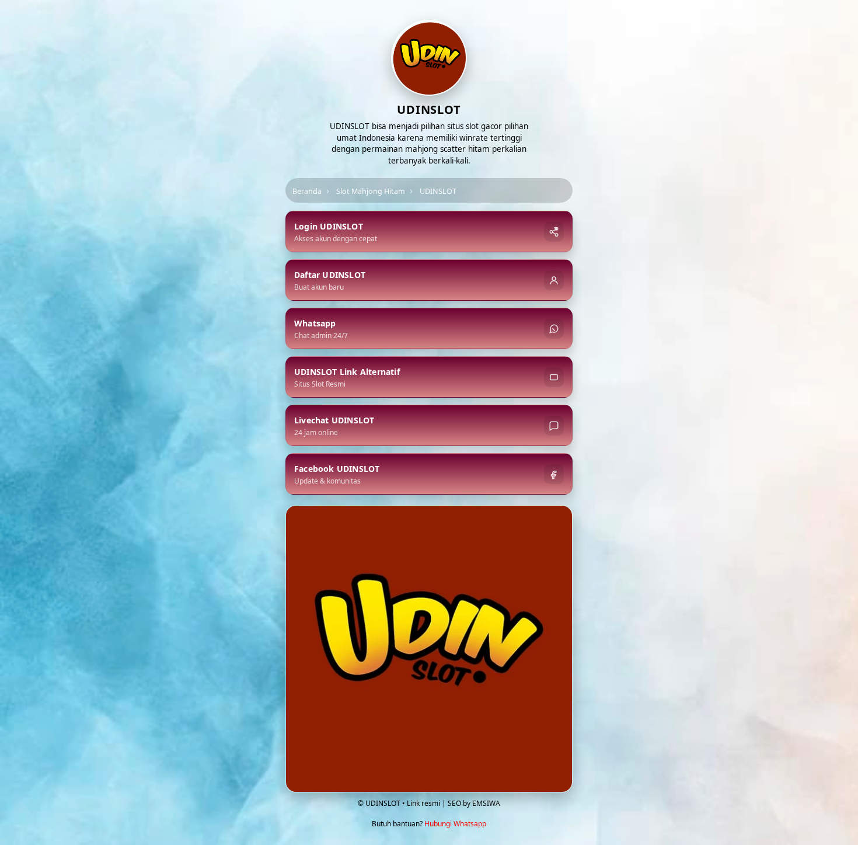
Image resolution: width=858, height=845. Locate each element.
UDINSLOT (438, 191)
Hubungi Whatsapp (455, 824)
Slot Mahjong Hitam (370, 191)
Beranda (307, 191)
